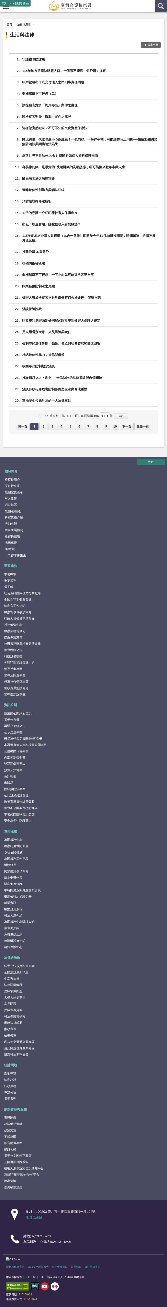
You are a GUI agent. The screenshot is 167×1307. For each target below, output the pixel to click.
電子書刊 (10, 1098)
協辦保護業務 (13, 637)
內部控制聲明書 (14, 757)
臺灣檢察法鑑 (13, 1187)
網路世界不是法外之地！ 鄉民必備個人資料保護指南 (60, 155)
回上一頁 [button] (152, 45)
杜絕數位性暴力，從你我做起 (43, 354)
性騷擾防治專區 (14, 789)
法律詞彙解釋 (13, 985)
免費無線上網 (13, 934)
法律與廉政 (24, 24)
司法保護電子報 (14, 1016)
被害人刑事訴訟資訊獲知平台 (24, 1168)
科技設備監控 (13, 656)
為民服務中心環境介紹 (19, 921)
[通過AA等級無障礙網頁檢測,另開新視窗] (17, 1287)
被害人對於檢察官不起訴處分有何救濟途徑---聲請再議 (61, 297)
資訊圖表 (10, 1117)
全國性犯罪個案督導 (18, 599)
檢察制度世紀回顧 (16, 846)
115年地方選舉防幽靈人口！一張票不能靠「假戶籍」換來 (64, 70)
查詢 (161, 6)
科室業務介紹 (14, 517)
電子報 (8, 587)
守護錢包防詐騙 (33, 59)
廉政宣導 (10, 1029)
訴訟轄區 (11, 505)
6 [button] (79, 426)
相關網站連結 (13, 1124)
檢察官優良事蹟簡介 (18, 612)
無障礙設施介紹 (14, 940)
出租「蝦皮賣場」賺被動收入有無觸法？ (51, 224)
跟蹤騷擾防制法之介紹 (38, 286)
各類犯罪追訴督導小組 (19, 662)
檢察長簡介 (12, 479)
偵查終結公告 (13, 650)
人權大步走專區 (14, 997)
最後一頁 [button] (143, 426)
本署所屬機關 (14, 530)
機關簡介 (11, 471)
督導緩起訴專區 (14, 694)
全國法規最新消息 (16, 972)
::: (2, 17)
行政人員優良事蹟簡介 (19, 618)
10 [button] (115, 426)
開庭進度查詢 (13, 884)
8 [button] (97, 426)
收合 (151, 462)
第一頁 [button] (22, 426)
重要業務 (10, 566)
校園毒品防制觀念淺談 (38, 366)
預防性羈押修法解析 (37, 201)
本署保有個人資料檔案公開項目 (25, 745)
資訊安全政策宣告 (38, 1267)
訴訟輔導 (10, 865)
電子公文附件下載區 (18, 1155)
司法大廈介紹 (13, 915)
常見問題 (10, 1003)
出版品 (8, 782)
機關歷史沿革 (14, 492)
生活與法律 (22, 35)
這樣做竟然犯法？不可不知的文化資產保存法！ (56, 128)
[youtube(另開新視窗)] (45, 1287)
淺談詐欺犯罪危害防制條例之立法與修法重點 (54, 389)
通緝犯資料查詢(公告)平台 (21, 1174)
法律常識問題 (13, 991)
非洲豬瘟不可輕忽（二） (40, 93)
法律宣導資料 (13, 1010)
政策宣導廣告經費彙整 (19, 801)
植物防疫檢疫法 (33, 263)
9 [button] (106, 426)
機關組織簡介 (14, 511)
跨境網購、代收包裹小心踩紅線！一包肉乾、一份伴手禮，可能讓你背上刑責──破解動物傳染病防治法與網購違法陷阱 (89, 142)
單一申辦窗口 (60, 1267)
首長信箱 (76, 1267)
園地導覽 (10, 1073)
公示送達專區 (13, 732)
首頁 (9, 24)
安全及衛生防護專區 (18, 820)
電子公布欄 (11, 719)
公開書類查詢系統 (16, 1162)
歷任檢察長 (12, 486)
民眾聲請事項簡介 (16, 871)
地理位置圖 (34, 1217)
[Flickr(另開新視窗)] (55, 1287)
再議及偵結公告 (14, 726)
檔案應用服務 (13, 909)
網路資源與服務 (15, 1109)
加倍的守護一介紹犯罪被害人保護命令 (50, 213)
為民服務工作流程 (16, 858)
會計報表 (10, 776)
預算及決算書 (13, 770)
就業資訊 (10, 903)
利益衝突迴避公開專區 (19, 1042)
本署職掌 (10, 574)
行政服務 (10, 1086)
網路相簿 (10, 1149)
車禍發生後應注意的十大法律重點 (46, 400)
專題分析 (10, 1092)
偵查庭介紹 (11, 928)
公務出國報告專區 (16, 751)
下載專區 (10, 1136)
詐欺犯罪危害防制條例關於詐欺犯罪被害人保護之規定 (61, 320)
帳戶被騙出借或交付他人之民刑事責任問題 (53, 82)
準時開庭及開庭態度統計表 (22, 890)
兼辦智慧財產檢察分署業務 (22, 643)
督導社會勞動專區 (16, 681)
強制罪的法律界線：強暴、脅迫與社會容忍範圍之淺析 (61, 343)
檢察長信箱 (12, 536)
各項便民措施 (13, 852)
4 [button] (61, 426)
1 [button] (34, 426)
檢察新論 (10, 1181)
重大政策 (11, 498)
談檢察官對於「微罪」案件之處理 (46, 116)
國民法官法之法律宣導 (38, 178)
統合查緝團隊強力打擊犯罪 (22, 593)
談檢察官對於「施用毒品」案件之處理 (50, 105)
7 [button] (88, 426)
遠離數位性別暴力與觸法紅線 (43, 190)
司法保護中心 (13, 947)
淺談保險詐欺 (32, 309)
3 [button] (52, 426)
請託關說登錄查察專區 (19, 1048)
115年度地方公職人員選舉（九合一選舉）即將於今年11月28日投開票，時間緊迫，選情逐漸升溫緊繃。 (89, 238)
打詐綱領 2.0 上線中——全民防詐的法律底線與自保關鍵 (62, 377)
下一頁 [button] (126, 426)
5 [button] (70, 426)
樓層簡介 (11, 549)
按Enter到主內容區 (15, 3)
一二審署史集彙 (15, 555)
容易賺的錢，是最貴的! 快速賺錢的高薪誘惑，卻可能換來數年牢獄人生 (73, 167)
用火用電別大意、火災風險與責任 (46, 332)
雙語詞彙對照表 (14, 763)
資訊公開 (10, 705)
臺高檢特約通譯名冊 (18, 896)
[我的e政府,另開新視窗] (35, 1287)
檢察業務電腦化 (14, 631)
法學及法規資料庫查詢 (19, 966)
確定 (121, 416)
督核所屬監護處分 (16, 688)
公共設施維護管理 (16, 795)
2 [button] (43, 426)
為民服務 (10, 831)
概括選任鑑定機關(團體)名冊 (23, 738)
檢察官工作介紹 (14, 605)
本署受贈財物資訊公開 (19, 814)
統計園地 (10, 1065)
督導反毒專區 (13, 669)
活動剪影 (11, 523)
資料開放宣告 (92, 1267)
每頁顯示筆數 (90, 416)
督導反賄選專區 (14, 675)
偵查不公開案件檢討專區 (21, 808)
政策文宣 (10, 1130)
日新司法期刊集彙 (16, 1054)
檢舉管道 (10, 1035)
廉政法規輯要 (13, 1022)
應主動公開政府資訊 (18, 713)
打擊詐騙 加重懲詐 (35, 251)
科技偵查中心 (13, 624)
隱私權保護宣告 (15, 1267)
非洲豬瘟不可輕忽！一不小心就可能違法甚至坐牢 (58, 274)
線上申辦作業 (13, 877)
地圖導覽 (11, 542)
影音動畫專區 (13, 1143)
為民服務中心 (13, 839)
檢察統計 (10, 1079)
